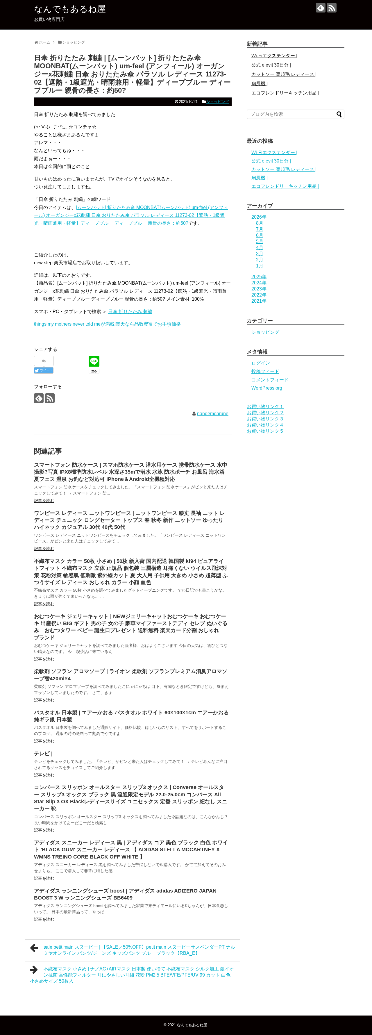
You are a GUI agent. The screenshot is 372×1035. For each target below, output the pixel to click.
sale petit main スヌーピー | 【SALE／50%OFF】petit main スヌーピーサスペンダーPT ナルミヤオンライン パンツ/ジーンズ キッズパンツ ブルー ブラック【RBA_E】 (139, 950)
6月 (259, 235)
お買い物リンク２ (265, 412)
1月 (259, 265)
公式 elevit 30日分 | (271, 65)
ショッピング (217, 101)
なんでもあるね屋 (70, 9)
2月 (259, 259)
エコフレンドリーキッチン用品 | (285, 92)
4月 (259, 247)
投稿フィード (265, 371)
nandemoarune (212, 413)
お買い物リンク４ (265, 424)
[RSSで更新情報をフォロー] (332, 8)
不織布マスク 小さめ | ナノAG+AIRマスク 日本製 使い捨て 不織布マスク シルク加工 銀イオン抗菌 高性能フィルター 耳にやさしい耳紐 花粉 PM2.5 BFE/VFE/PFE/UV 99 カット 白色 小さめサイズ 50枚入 (132, 975)
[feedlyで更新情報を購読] (321, 8)
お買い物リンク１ (265, 406)
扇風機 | (259, 83)
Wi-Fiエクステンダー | (274, 55)
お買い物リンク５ (265, 431)
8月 (259, 223)
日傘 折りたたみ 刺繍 (130, 311)
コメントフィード (270, 379)
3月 (259, 253)
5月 (259, 241)
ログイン (260, 363)
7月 (259, 229)
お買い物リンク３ (265, 418)
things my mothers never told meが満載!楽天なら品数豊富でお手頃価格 (107, 324)
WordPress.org (266, 388)
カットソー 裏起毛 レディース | (283, 74)
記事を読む (44, 500)
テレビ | (43, 753)
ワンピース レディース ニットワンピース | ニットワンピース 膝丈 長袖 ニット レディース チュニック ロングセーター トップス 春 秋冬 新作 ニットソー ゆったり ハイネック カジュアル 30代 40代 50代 (129, 520)
